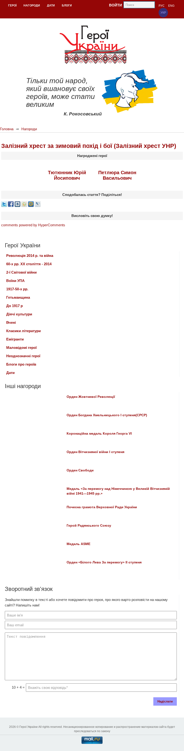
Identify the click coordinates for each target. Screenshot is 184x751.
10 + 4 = (18, 687)
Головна (6, 129)
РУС (162, 5)
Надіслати (165, 701)
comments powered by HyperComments (33, 225)
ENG (171, 5)
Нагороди (29, 129)
